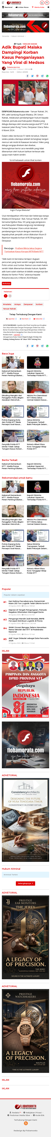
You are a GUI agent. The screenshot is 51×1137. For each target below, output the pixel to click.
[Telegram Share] (42, 76)
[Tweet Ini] (32, 76)
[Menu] (3, 3)
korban (39, 304)
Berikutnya (6, 283)
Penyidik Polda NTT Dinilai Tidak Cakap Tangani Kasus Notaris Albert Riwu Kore (12, 446)
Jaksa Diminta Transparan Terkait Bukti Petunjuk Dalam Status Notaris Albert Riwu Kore (37, 422)
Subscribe (39, 319)
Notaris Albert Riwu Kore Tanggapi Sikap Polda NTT (36, 446)
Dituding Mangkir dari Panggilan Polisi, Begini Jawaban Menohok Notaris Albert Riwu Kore (12, 397)
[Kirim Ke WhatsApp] (47, 76)
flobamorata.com (13, 67)
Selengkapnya (24, 883)
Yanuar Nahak (9, 309)
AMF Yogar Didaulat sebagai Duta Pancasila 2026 (29, 639)
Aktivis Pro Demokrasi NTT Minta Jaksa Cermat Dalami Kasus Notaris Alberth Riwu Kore (37, 397)
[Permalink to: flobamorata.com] (4, 68)
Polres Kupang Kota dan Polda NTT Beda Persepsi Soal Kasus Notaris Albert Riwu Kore (11, 422)
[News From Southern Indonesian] (13, 3)
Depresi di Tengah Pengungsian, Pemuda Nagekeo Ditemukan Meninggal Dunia (28, 611)
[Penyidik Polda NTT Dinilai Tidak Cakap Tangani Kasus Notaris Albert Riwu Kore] (13, 436)
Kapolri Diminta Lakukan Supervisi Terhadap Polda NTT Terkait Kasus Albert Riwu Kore (36, 373)
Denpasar (28, 304)
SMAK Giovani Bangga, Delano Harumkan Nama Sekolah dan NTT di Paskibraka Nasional (27, 629)
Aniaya (17, 304)
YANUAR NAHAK (30, 44)
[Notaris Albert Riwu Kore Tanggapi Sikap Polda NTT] (38, 436)
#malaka (7, 304)
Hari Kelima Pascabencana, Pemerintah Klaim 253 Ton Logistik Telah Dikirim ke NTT (29, 602)
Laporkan (11, 319)
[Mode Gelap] (42, 3)
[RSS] (26, 1123)
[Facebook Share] (27, 76)
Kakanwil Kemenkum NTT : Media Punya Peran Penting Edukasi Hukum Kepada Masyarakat (12, 373)
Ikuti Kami (25, 319)
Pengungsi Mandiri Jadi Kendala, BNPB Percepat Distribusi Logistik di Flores (26, 620)
